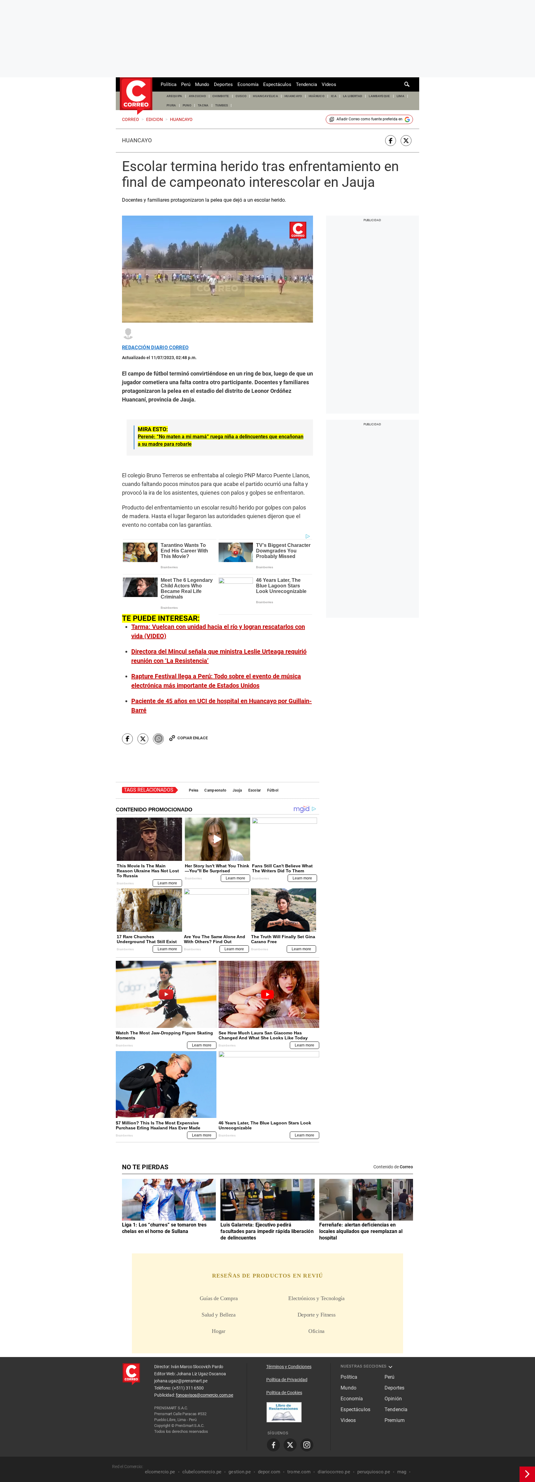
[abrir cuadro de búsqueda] (407, 84)
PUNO (187, 105)
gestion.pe (239, 1472)
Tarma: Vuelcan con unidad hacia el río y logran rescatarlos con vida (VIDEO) (218, 631)
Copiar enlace (192, 738)
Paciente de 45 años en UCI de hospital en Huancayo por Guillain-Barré (221, 705)
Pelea (193, 790)
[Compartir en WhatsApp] (158, 738)
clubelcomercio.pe (202, 1472)
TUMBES (221, 105)
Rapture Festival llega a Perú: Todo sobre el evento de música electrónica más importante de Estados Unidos (216, 680)
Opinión (393, 1399)
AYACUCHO (197, 96)
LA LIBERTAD (353, 96)
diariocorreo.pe (334, 1472)
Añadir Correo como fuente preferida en (369, 119)
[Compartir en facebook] (390, 140)
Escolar (254, 790)
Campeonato (215, 790)
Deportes (223, 84)
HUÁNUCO (316, 96)
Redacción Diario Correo (155, 347)
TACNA (203, 105)
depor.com (269, 1472)
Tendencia (306, 84)
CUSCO (241, 96)
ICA (334, 96)
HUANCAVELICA (265, 96)
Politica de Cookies (284, 1392)
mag (401, 1472)
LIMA (400, 96)
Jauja (237, 790)
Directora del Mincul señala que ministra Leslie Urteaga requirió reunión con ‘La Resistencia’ (219, 656)
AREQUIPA (174, 96)
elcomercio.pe (160, 1472)
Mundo (202, 84)
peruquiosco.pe (373, 1472)
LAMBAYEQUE (379, 96)
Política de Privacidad (286, 1379)
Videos (329, 84)
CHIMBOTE (220, 96)
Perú (185, 84)
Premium (395, 1420)
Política (168, 84)
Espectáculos (277, 84)
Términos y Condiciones (288, 1366)
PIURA (171, 105)
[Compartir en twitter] (406, 140)
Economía (248, 84)
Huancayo (137, 140)
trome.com (299, 1472)
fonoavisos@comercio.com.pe (204, 1395)
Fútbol (273, 790)
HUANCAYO (293, 96)
